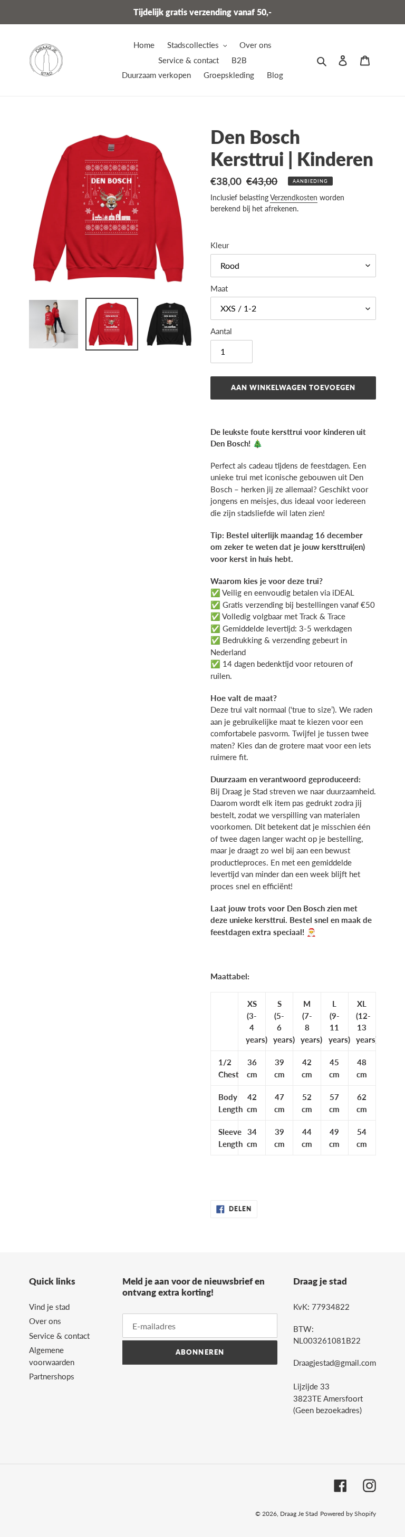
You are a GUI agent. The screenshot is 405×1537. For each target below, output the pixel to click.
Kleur (219, 245)
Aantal (221, 331)
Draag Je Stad (299, 1513)
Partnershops (51, 1376)
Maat (219, 288)
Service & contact (59, 1335)
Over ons (45, 1321)
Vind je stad (49, 1306)
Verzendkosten (293, 197)
